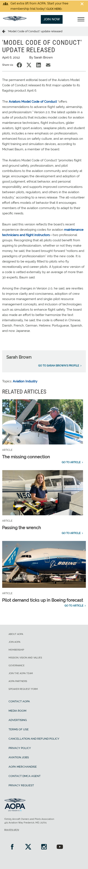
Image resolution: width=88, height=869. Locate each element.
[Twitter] (28, 847)
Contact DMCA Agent (25, 776)
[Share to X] (29, 65)
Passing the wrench (21, 527)
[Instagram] (44, 847)
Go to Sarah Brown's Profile (58, 365)
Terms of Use (19, 729)
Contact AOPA (19, 701)
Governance (17, 665)
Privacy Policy (20, 748)
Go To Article (71, 462)
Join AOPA (14, 642)
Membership (16, 649)
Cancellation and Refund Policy (34, 738)
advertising (18, 720)
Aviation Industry (25, 381)
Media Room (17, 710)
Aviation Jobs (19, 757)
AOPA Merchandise (23, 766)
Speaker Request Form (23, 689)
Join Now (52, 19)
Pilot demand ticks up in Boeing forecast (42, 600)
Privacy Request (21, 785)
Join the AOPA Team (21, 673)
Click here (53, 8)
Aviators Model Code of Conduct (33, 101)
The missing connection (26, 456)
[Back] (5, 31)
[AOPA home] (15, 20)
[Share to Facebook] (19, 65)
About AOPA (16, 634)
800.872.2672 (11, 829)
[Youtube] (60, 847)
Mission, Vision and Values (25, 657)
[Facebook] (12, 847)
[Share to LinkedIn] (38, 65)
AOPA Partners (18, 681)
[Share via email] (48, 65)
